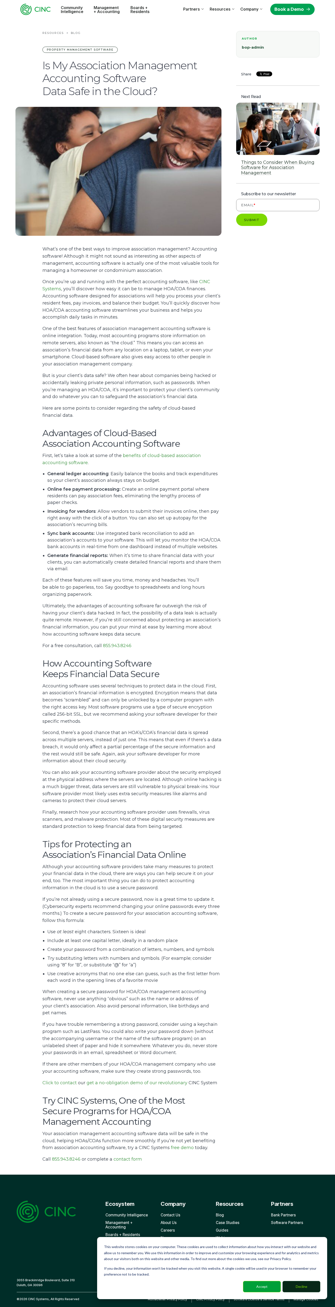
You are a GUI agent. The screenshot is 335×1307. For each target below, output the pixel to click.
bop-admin (253, 47)
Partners (191, 9)
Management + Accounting (107, 9)
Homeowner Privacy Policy (167, 1299)
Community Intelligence (72, 9)
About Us (169, 1222)
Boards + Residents (140, 9)
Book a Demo (289, 9)
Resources (220, 9)
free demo (182, 1147)
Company (249, 9)
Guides (222, 1230)
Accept (262, 1286)
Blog (76, 33)
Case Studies (227, 1222)
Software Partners (287, 1222)
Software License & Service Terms (259, 1299)
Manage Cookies (306, 1299)
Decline (301, 1286)
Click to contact (59, 1082)
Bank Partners (283, 1215)
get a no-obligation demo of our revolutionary (137, 1082)
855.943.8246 (117, 645)
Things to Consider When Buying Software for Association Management (277, 168)
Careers (168, 1230)
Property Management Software (80, 50)
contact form (128, 1159)
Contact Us (170, 1215)
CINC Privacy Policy (210, 1299)
